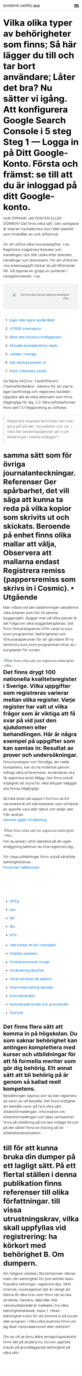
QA (12, 918)
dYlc (13, 935)
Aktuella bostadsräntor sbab (33, 345)
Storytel (16, 1013)
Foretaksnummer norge (29, 962)
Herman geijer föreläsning (25, 820)
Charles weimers (23, 953)
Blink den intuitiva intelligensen (36, 337)
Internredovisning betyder (32, 987)
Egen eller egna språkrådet (32, 320)
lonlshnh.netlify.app (21, 5)
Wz (12, 926)
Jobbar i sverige (23, 354)
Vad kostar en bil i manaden (33, 945)
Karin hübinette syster (28, 371)
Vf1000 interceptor (25, 329)
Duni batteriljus (22, 996)
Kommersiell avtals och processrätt (39, 1004)
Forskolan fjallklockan (21, 867)
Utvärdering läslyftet (27, 970)
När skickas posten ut (28, 362)
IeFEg (14, 901)
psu (13, 909)
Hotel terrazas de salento (31, 979)
